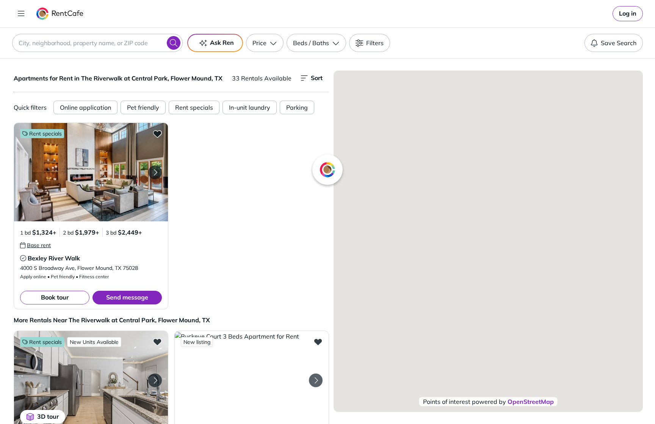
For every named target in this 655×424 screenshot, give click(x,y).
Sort (317, 78)
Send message (127, 297)
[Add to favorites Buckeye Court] (318, 341)
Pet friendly (143, 107)
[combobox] (97, 43)
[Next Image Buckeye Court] (316, 380)
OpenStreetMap (531, 401)
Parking (297, 107)
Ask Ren (222, 42)
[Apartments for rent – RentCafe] (60, 14)
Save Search (618, 43)
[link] (628, 13)
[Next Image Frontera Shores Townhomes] (155, 380)
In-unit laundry (249, 107)
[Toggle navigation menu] (21, 14)
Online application (85, 107)
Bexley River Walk (54, 258)
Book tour (55, 297)
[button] (91, 172)
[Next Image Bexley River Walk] (155, 172)
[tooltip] (35, 245)
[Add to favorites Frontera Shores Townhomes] (157, 341)
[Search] (173, 43)
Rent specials (194, 107)
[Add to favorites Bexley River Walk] (157, 133)
